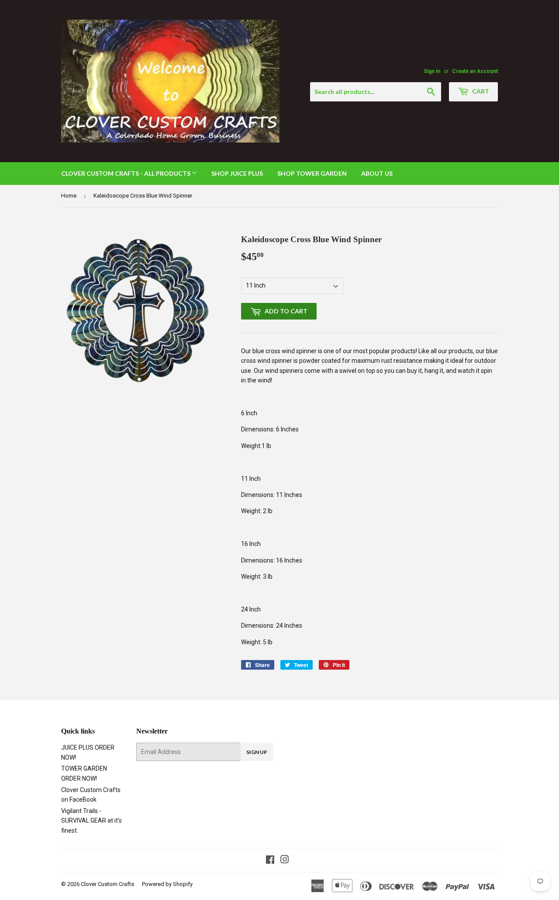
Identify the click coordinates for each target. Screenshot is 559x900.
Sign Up (256, 752)
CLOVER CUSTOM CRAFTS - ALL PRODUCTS (126, 173)
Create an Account (475, 71)
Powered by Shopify (167, 884)
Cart (480, 91)
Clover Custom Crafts (107, 884)
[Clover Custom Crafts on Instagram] (284, 860)
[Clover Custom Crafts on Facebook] (270, 860)
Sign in (432, 71)
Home (68, 195)
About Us (377, 173)
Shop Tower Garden (312, 173)
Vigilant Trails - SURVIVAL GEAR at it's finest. (91, 820)
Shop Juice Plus (237, 173)
